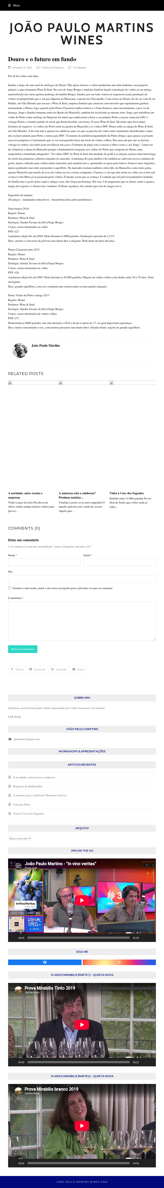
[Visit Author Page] (19, 350)
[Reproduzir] (14, 938)
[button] (14, 5)
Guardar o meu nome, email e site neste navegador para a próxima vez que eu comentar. (63, 588)
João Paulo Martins (46, 345)
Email (87, 555)
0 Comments (79, 67)
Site (10, 571)
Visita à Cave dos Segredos (127, 493)
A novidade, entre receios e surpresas (25, 495)
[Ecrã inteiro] (150, 938)
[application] (82, 900)
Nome (12, 555)
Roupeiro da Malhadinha (27, 786)
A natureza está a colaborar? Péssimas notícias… (77, 495)
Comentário (16, 598)
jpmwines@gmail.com (27, 739)
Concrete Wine (21, 804)
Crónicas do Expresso (52, 67)
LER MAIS (14, 717)
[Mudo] (143, 938)
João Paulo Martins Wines (82, 34)
